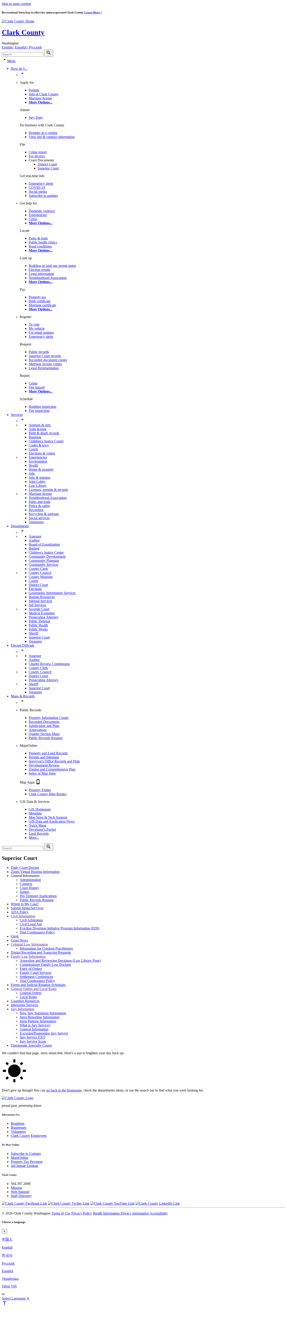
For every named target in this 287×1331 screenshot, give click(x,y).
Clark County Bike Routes (47, 794)
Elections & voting (42, 453)
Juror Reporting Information (39, 1017)
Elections (35, 589)
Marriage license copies (45, 364)
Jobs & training (39, 477)
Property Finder (40, 790)
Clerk (15, 936)
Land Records (39, 833)
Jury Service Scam (33, 1041)
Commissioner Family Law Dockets (45, 964)
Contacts (26, 884)
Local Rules (28, 997)
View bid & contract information (52, 137)
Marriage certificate (42, 305)
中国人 (7, 1239)
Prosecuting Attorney (44, 617)
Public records (39, 352)
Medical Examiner (42, 613)
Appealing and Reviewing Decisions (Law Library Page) (60, 960)
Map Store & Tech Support (48, 817)
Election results (39, 270)
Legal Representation (44, 368)
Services (17, 415)
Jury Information (22, 1009)
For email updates (41, 332)
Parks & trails (38, 238)
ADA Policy (19, 912)
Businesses (18, 1127)
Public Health (38, 625)
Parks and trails (39, 502)
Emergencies (38, 215)
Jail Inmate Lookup (24, 1166)
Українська (10, 1278)
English (7, 1247)
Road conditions (40, 246)
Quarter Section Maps (44, 734)
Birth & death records (44, 433)
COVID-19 (37, 187)
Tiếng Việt (9, 1286)
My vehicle (37, 328)
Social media (38, 191)
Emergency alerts (41, 183)
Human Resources (42, 597)
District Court (47, 164)
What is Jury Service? (35, 1025)
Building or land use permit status (52, 266)
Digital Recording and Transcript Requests (41, 952)
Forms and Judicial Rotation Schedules (38, 985)
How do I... (19, 68)
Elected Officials (22, 645)
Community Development (47, 556)
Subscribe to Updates (26, 1153)
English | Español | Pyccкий (22, 47)
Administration (30, 880)
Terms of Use (60, 1213)
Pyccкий (8, 1263)
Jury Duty (36, 117)
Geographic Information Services (52, 593)
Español (7, 1271)
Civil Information (23, 916)
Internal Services (40, 601)
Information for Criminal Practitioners (46, 948)
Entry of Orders (31, 969)
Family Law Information (28, 956)
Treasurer (35, 641)
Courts (33, 449)
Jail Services (37, 605)
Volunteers (36, 522)
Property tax (37, 297)
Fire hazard (37, 387)
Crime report (38, 152)
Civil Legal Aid (31, 924)
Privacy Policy (81, 1213)
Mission (16, 1188)
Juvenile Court (39, 609)
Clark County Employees (29, 1136)
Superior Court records (45, 356)
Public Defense (39, 621)
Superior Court (48, 168)
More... (34, 837)
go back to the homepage (64, 1090)
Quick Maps (37, 825)
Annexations (38, 730)
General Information (34, 1029)
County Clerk (38, 569)
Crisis (33, 219)
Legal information (41, 274)
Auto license (37, 429)
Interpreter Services (24, 1005)
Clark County (23, 32)
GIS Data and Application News (52, 821)
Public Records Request (46, 738)
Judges (24, 892)
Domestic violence (42, 211)
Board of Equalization (44, 544)
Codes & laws (39, 445)
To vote (34, 324)
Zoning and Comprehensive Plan (52, 769)
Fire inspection (39, 411)
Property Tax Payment (26, 1162)
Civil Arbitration (31, 920)
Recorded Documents (44, 722)
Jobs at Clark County (44, 94)
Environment (38, 461)
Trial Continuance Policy (37, 932)
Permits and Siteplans (44, 757)
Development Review (44, 765)
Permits (34, 90)
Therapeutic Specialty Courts (31, 1045)
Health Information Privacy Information (121, 1213)
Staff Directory (21, 1196)
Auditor (34, 540)
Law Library (38, 486)
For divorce (37, 156)
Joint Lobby (37, 481)
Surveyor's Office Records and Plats (54, 761)
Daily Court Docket (25, 868)
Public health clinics (43, 242)
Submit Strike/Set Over (27, 908)
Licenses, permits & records (48, 490)
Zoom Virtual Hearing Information (35, 872)
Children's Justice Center (46, 441)
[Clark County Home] (18, 21)
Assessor (35, 536)
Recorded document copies (48, 360)
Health (33, 465)
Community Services (43, 565)
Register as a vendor (43, 133)
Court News (19, 940)
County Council (40, 573)
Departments (20, 526)
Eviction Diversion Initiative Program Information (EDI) (59, 928)
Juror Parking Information (38, 1021)
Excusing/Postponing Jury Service (44, 1033)
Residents (17, 1123)
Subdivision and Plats (44, 726)
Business (35, 437)
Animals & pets (40, 425)
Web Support (20, 1192)
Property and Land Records (48, 753)
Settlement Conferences (36, 977)
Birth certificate (39, 301)
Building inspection (42, 407)
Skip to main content (16, 4)
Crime (33, 383)
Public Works (38, 629)
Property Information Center (49, 718)
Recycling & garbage (44, 514)
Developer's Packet (42, 829)
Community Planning (44, 560)
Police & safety (39, 506)
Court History (29, 888)
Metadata (35, 813)
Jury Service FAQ (32, 1037)
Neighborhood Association (48, 278)
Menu (11, 61)
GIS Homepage (40, 809)
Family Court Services (35, 973)
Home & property (41, 469)
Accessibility (159, 1213)
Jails (32, 473)
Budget (34, 548)
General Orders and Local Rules (34, 989)
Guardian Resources (25, 1001)
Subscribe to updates (43, 196)
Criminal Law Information (29, 944)
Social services (39, 518)
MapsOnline (19, 1158)
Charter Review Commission (49, 664)
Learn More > (93, 12)
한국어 (7, 1255)
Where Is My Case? (25, 904)
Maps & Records (23, 696)
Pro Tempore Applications (38, 896)
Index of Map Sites (42, 773)
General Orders (30, 993)
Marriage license (40, 98)
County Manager (41, 577)
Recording (36, 510)
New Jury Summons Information (43, 1013)
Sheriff (33, 633)
